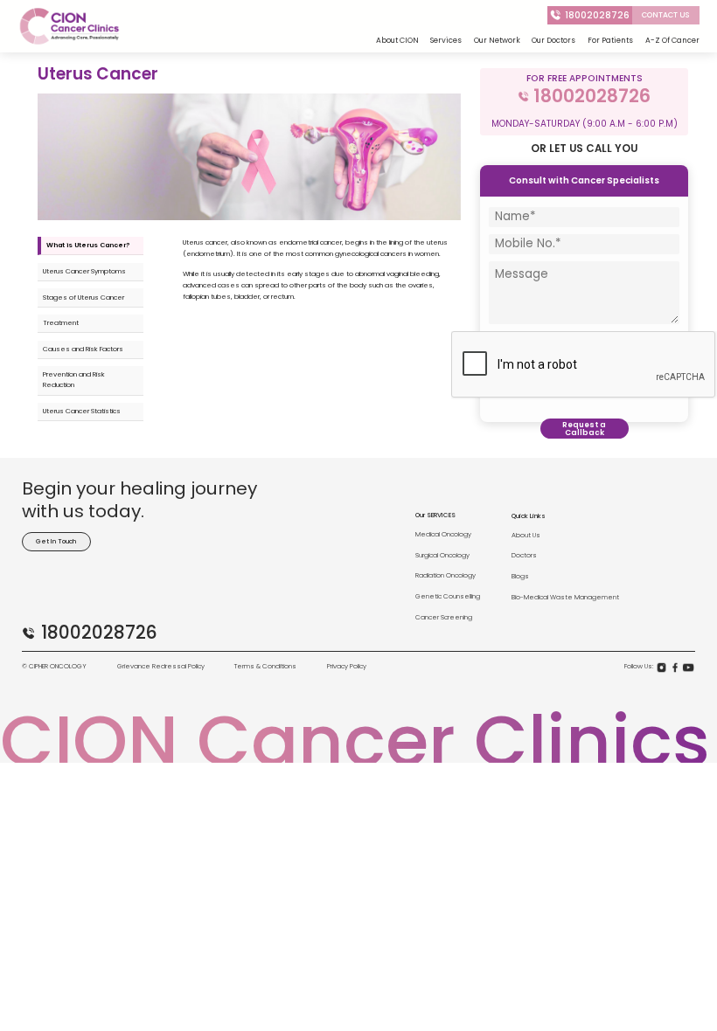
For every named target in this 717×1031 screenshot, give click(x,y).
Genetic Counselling (447, 596)
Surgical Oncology (442, 555)
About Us (526, 535)
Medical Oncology (443, 534)
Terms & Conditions (265, 666)
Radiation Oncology (445, 575)
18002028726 (597, 15)
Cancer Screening (443, 617)
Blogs (520, 576)
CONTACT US (666, 15)
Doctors (524, 555)
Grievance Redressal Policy (161, 666)
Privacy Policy (346, 666)
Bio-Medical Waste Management (565, 597)
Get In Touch (56, 541)
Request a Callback (584, 428)
